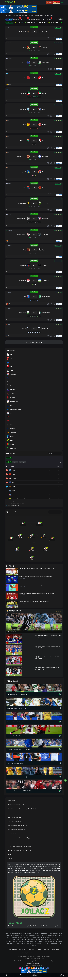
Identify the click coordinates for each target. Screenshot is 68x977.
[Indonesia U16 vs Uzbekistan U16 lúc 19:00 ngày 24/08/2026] (34, 282)
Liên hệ (10, 858)
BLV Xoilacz (31, 22)
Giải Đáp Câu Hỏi (41, 953)
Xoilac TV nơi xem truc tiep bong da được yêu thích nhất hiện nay (23, 809)
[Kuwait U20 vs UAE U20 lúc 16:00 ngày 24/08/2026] (34, 94)
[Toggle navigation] (62, 2)
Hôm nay (42, 22)
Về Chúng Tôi (13, 949)
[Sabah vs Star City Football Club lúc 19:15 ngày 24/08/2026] (34, 298)
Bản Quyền (47, 949)
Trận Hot (20, 22)
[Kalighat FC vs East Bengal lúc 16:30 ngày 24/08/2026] (34, 173)
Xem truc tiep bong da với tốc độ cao (16, 829)
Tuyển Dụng (55, 949)
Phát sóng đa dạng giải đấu (14, 821)
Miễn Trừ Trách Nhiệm (28, 953)
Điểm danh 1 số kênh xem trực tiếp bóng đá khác (19, 850)
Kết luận (10, 854)
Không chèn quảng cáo (13, 842)
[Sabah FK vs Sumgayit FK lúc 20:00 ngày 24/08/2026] (34, 330)
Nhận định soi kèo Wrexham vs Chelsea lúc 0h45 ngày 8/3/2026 (47, 646)
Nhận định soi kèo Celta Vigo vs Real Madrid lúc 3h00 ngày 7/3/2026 (47, 668)
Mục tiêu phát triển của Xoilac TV (16, 804)
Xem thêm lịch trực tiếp (33, 342)
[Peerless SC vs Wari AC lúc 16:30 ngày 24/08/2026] (34, 142)
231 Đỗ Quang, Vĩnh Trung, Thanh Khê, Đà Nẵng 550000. (36, 956)
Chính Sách (31, 949)
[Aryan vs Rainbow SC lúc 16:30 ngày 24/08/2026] (34, 126)
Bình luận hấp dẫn (12, 833)
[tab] (9, 19)
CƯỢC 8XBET (56, 2)
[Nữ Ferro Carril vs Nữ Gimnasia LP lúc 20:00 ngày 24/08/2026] (34, 314)
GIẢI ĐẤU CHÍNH (11, 350)
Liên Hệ (39, 949)
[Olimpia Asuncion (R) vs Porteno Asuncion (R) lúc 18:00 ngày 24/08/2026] (34, 220)
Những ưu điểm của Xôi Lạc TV (15, 813)
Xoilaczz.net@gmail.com (36, 963)
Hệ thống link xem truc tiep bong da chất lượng (19, 838)
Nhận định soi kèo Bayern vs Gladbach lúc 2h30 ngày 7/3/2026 (47, 657)
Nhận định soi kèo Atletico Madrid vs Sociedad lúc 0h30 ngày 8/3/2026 (48, 636)
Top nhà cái (49, 2)
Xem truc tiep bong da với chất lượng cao (17, 825)
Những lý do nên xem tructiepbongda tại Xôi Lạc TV (20, 846)
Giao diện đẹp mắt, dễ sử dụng (15, 817)
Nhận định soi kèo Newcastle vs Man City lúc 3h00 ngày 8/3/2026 (26, 628)
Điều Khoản (22, 949)
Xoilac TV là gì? (11, 800)
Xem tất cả (58, 611)
